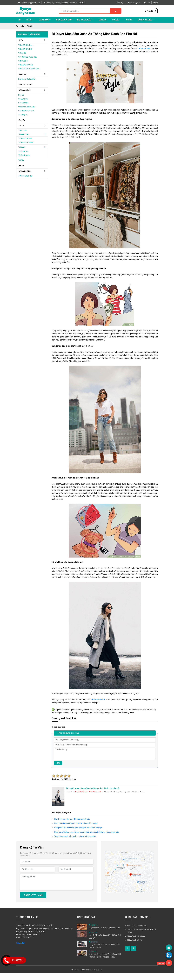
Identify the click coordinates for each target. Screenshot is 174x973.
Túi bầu (21, 160)
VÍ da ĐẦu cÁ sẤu (25, 65)
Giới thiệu (120, 3)
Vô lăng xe (22, 115)
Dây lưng (44, 20)
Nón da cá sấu (64, 20)
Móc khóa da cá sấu (26, 107)
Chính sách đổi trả (134, 940)
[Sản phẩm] (169, 963)
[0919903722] (169, 955)
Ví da (29, 20)
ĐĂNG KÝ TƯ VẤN (33, 895)
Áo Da (129, 20)
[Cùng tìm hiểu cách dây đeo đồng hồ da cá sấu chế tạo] (82, 944)
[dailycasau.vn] (127, 948)
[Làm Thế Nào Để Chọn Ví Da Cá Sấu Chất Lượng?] (82, 934)
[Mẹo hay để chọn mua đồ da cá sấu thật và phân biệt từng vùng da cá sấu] (82, 953)
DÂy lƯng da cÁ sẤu (26, 79)
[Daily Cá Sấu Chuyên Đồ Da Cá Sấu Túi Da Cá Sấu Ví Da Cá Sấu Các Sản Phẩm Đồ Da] (25, 11)
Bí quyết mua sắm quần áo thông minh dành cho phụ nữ (94, 34)
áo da (21, 166)
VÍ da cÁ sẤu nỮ (25, 49)
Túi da (115, 20)
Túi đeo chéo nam (25, 142)
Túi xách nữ (23, 151)
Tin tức (147, 3)
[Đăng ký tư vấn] (169, 947)
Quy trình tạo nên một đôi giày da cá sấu (105, 928)
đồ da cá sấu (25, 90)
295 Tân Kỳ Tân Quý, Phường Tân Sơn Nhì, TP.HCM (65, 3)
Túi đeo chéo (23, 134)
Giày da (22, 120)
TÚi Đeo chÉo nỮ (25, 176)
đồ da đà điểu (25, 171)
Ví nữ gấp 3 (23, 61)
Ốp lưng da (23, 99)
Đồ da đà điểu (145, 20)
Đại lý (155, 3)
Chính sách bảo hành (136, 936)
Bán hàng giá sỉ (134, 3)
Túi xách (21, 147)
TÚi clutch (22, 130)
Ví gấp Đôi (22, 53)
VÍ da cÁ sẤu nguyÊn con (28, 69)
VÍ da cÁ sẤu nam (25, 45)
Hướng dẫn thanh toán (136, 926)
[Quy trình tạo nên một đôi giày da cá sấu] (82, 927)
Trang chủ (20, 26)
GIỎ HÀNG (150, 11)
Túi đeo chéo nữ (25, 138)
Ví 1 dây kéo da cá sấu (27, 57)
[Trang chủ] (19, 20)
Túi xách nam (24, 155)
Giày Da (102, 20)
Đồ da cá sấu (84, 20)
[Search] (115, 10)
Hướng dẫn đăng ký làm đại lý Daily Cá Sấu (141, 930)
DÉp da (21, 95)
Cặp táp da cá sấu (26, 111)
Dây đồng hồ (23, 103)
